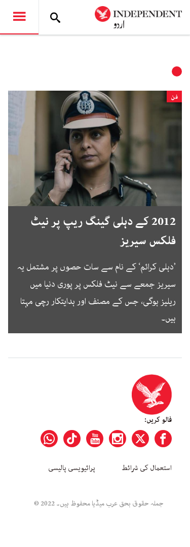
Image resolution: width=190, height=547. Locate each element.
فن (174, 97)
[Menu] (19, 17)
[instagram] (117, 438)
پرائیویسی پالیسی (71, 468)
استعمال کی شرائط (147, 468)
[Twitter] (140, 438)
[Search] (55, 17)
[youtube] (94, 438)
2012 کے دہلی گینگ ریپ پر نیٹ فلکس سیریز (102, 231)
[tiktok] (72, 438)
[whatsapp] (49, 438)
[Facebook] (163, 438)
